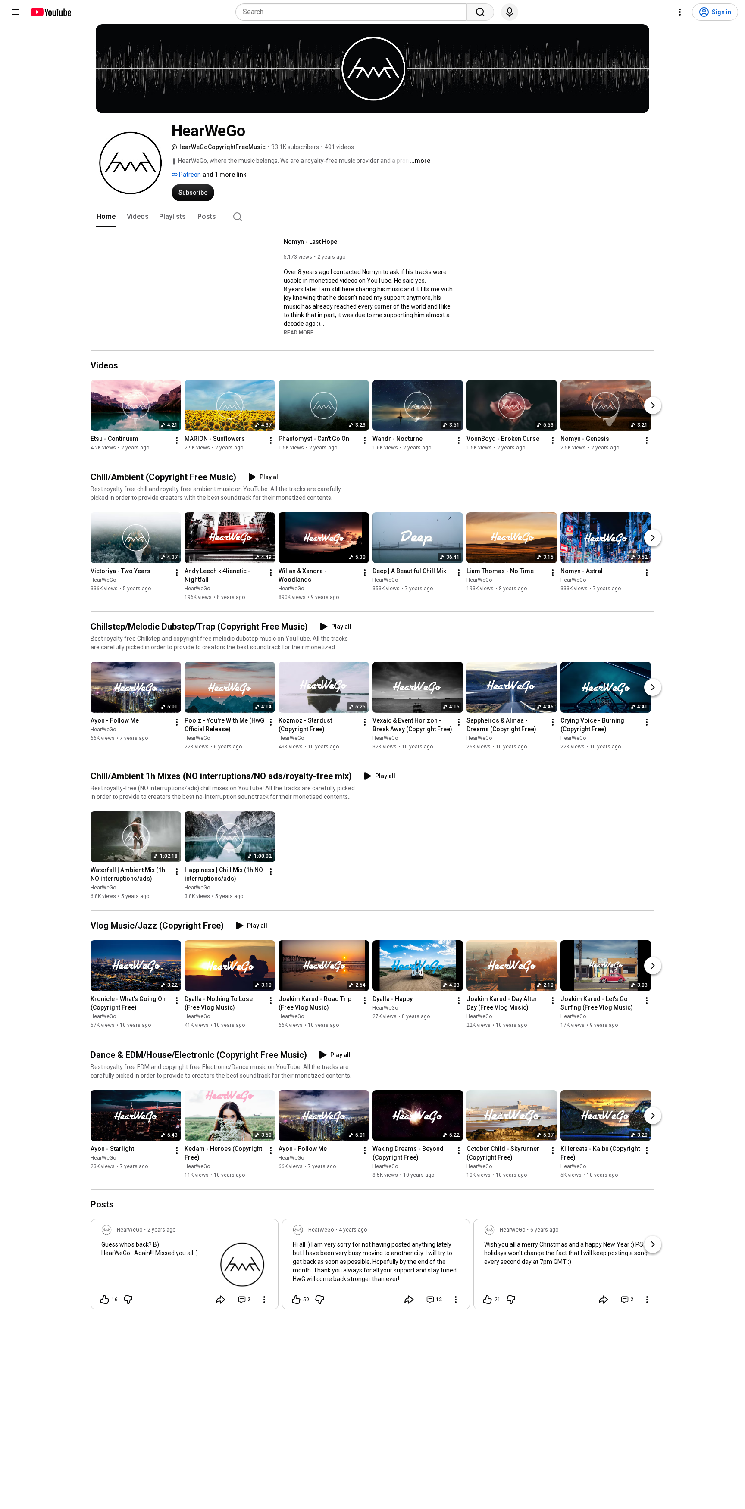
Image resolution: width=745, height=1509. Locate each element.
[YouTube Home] (50, 12)
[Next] (652, 405)
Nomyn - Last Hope (310, 241)
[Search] (480, 12)
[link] (184, 1267)
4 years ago (353, 1230)
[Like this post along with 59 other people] (296, 1299)
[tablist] (372, 216)
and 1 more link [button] (224, 174)
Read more (298, 333)
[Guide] (15, 12)
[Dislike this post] (128, 1299)
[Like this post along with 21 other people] (488, 1299)
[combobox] (354, 12)
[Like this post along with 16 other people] (105, 1299)
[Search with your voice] (509, 12)
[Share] (220, 1299)
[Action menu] (264, 1299)
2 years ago (161, 1230)
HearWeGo (103, 580)
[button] (298, 332)
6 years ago (544, 1230)
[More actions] (176, 440)
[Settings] (680, 12)
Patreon (189, 174)
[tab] (106, 216)
